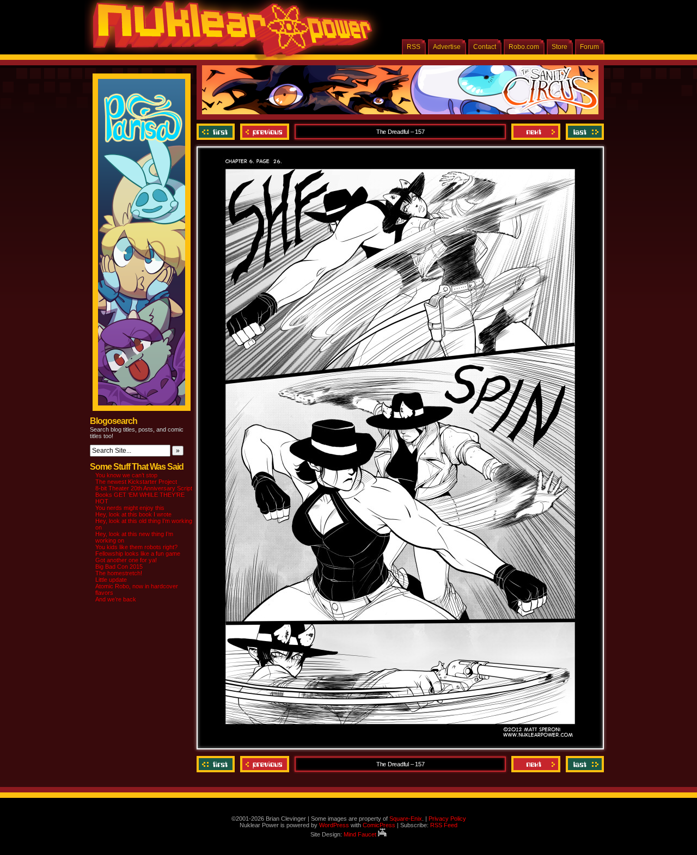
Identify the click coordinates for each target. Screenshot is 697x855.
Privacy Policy (447, 818)
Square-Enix (405, 818)
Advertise (447, 47)
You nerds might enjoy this (129, 508)
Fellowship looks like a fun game (137, 553)
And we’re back (115, 599)
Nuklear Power (228, 32)
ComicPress (379, 825)
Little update (111, 579)
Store (559, 47)
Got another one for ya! (126, 560)
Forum (589, 47)
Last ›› (583, 131)
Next (536, 131)
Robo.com (524, 47)
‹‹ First (217, 131)
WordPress (334, 825)
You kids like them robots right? (136, 547)
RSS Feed (443, 825)
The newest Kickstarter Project (136, 481)
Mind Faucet (361, 834)
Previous (264, 131)
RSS (413, 47)
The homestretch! (118, 573)
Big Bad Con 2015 (119, 566)
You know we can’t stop (126, 475)
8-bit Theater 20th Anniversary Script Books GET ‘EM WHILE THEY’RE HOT (143, 495)
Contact (484, 47)
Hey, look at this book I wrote (133, 514)
